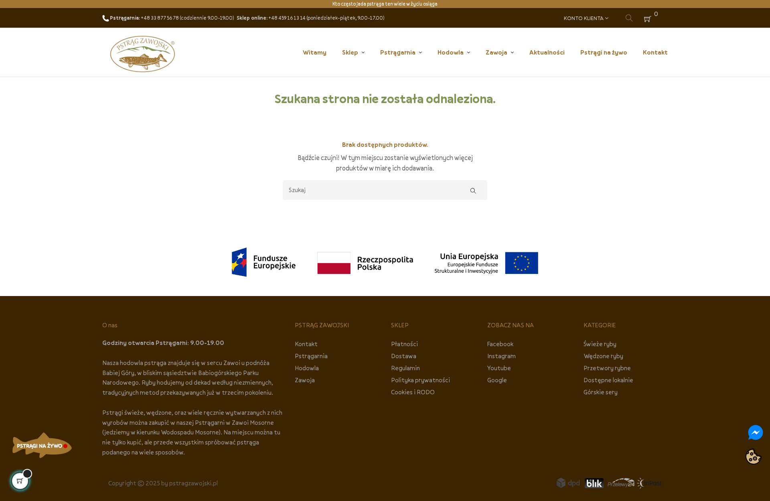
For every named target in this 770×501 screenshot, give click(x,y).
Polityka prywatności (420, 380)
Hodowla (307, 368)
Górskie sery (601, 392)
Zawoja (305, 380)
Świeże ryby (600, 344)
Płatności (404, 344)
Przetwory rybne (607, 368)
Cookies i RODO (413, 392)
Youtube (499, 368)
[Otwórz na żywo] (42, 445)
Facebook (500, 344)
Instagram (501, 356)
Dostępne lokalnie (608, 380)
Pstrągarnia (311, 356)
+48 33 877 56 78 (160, 17)
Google (497, 380)
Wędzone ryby (603, 356)
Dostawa (403, 356)
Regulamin (405, 368)
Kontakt (306, 344)
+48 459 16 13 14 (287, 17)
